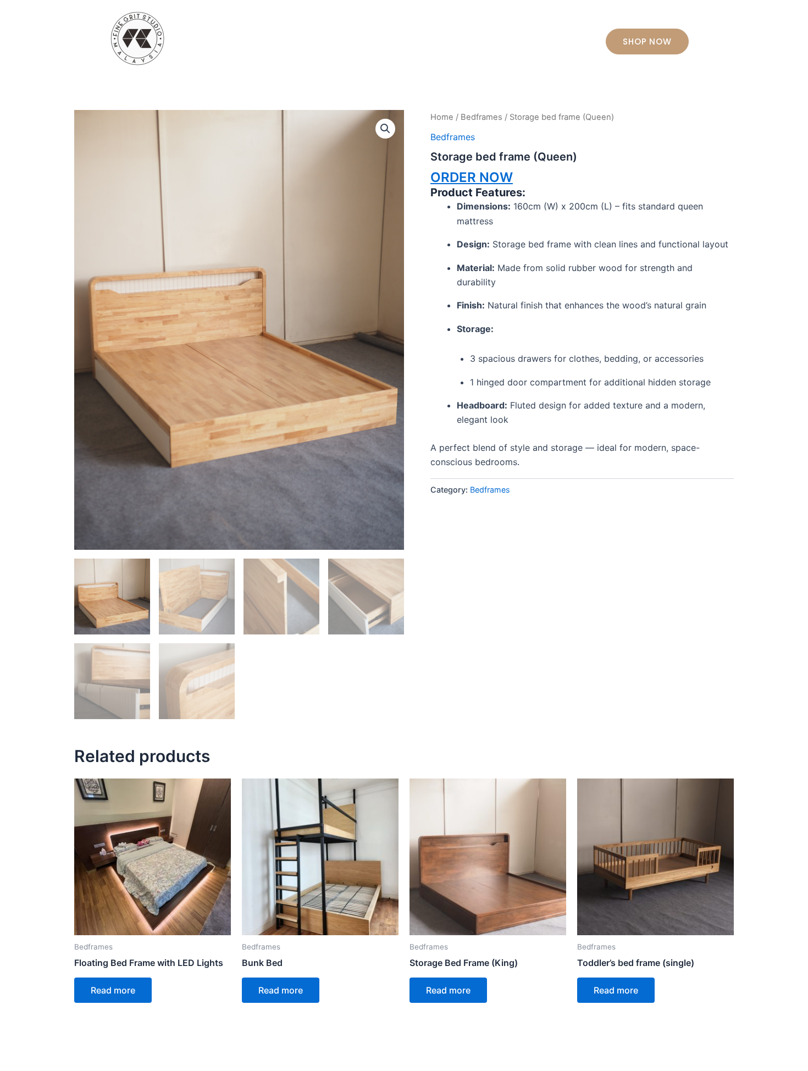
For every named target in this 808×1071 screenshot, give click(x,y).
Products (496, 38)
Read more (113, 990)
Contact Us (557, 38)
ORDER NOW (471, 177)
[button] (385, 129)
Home (390, 38)
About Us (440, 38)
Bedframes (481, 117)
